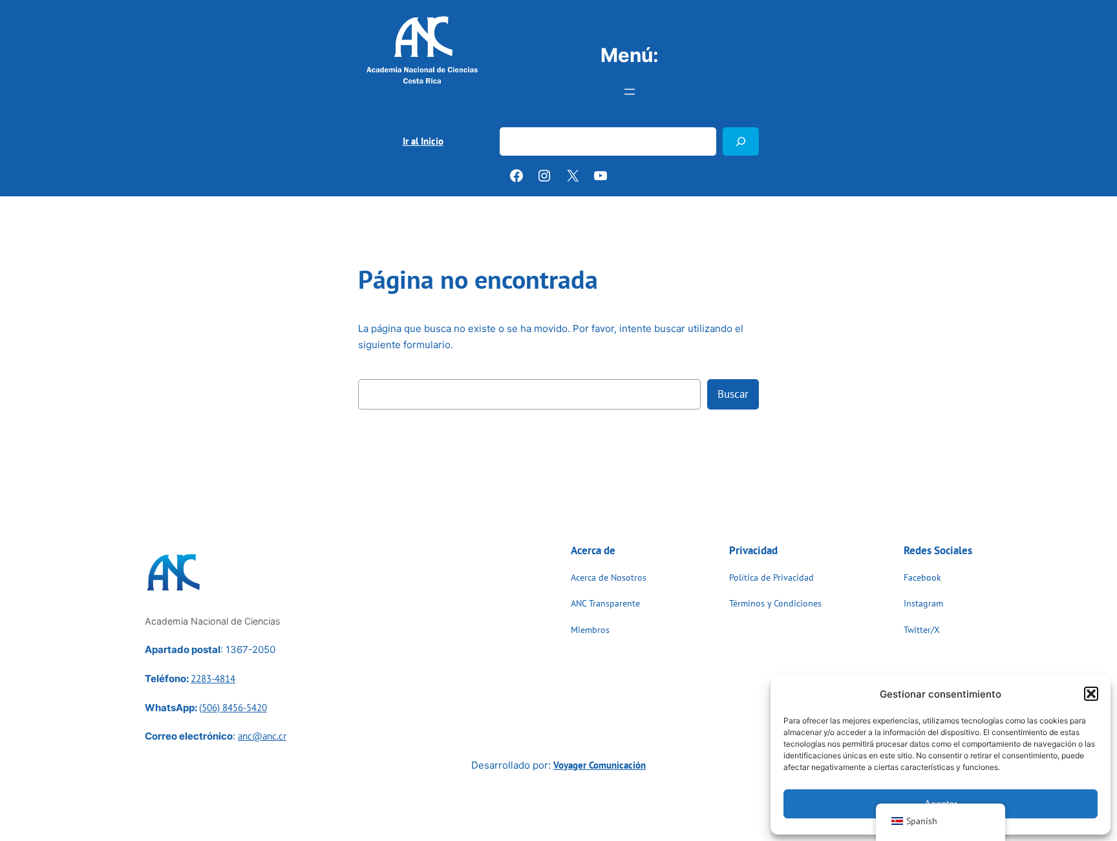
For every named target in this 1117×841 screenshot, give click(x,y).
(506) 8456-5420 (233, 707)
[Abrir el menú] (629, 91)
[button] (1091, 693)
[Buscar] (741, 141)
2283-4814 (213, 678)
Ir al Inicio (423, 141)
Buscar (514, 119)
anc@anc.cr (262, 736)
